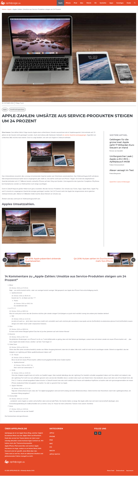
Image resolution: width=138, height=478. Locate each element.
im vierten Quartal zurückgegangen (74, 135)
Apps (111, 3)
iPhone (68, 3)
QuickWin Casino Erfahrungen (120, 182)
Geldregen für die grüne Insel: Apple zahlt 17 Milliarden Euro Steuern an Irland (122, 143)
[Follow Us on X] (95, 433)
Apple (60, 3)
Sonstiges (119, 3)
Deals (129, 3)
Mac (81, 3)
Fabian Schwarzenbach (117, 165)
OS (95, 3)
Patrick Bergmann (115, 173)
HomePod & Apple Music (17, 109)
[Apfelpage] (11, 3)
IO (50, 447)
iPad (75, 3)
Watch (88, 3)
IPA (51, 440)
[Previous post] (5, 260)
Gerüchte (103, 3)
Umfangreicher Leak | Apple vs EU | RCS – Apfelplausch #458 (121, 159)
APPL (51, 433)
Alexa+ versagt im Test (122, 170)
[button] (134, 3)
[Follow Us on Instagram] (99, 433)
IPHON (52, 436)
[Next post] (133, 260)
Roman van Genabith (116, 151)
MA (51, 443)
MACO (52, 450)
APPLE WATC (54, 454)
